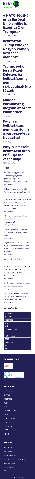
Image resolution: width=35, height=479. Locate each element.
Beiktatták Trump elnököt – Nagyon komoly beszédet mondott (17, 49)
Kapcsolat (8, 451)
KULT (7, 323)
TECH (7, 332)
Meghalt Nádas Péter (13, 259)
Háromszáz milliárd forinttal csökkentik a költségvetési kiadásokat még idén (16, 296)
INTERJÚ (8, 316)
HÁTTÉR (8, 345)
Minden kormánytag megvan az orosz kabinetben (17, 106)
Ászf (5, 471)
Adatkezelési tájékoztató (14, 459)
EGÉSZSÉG (9, 313)
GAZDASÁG (9, 342)
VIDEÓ (7, 348)
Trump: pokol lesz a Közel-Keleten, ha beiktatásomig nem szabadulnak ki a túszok (17, 78)
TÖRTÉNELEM (10, 336)
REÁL (7, 326)
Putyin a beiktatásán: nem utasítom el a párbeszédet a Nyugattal (17, 129)
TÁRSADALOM (11, 329)
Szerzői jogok (9, 467)
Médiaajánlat (9, 463)
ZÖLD (7, 339)
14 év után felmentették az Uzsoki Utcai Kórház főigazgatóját (15, 219)
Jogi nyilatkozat (10, 455)
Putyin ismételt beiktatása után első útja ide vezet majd (16, 152)
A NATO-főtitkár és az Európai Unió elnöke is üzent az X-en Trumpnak (16, 23)
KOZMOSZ (9, 320)
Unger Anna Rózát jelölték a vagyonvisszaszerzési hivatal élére (15, 232)
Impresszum (9, 447)
